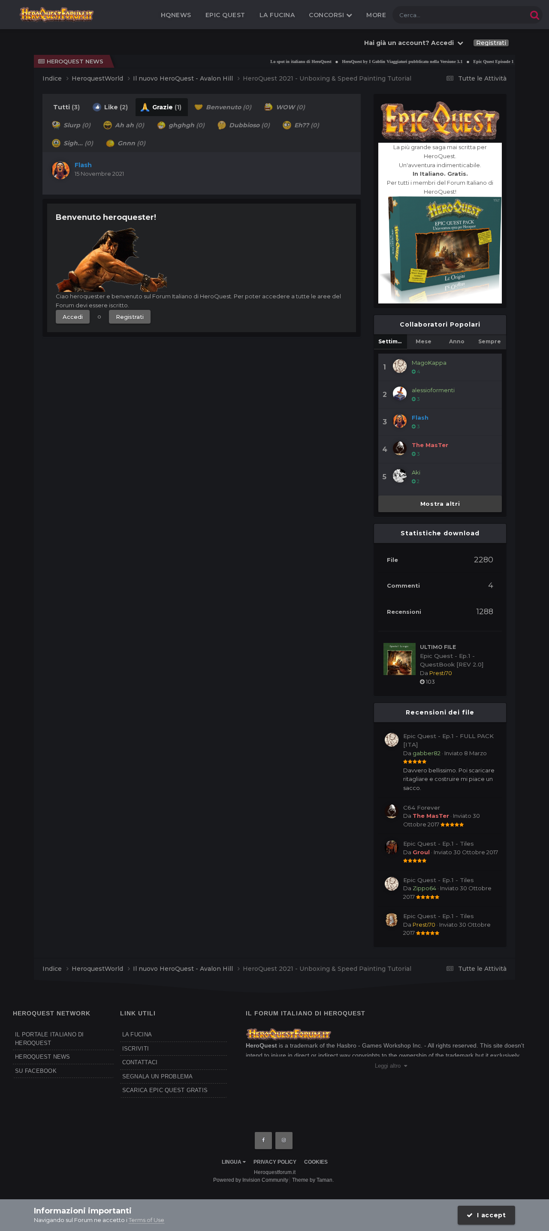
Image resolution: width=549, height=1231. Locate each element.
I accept (489, 1215)
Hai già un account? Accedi (410, 43)
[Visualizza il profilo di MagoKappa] (399, 366)
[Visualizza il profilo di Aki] (399, 475)
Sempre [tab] (489, 341)
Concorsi (327, 15)
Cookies (316, 1162)
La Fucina (277, 15)
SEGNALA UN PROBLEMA (157, 1076)
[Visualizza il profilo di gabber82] (391, 740)
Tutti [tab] (66, 107)
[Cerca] (535, 15)
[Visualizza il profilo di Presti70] (391, 920)
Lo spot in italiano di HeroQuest (284, 61)
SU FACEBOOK (36, 1071)
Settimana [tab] (392, 341)
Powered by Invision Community (250, 1180)
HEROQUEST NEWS (42, 1057)
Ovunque (503, 15)
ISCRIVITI (135, 1048)
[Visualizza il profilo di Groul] (391, 847)
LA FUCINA (137, 1034)
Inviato (465, 753)
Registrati (491, 42)
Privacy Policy (274, 1162)
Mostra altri (440, 503)
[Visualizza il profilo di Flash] (60, 170)
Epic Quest (225, 15)
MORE (376, 15)
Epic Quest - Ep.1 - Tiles (438, 843)
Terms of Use (146, 1219)
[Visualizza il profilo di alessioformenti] (399, 393)
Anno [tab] (457, 341)
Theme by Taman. (313, 1180)
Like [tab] (115, 107)
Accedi (73, 316)
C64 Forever (421, 807)
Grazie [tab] (166, 107)
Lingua (232, 1162)
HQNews (176, 15)
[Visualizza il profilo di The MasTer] (399, 448)
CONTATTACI (140, 1062)
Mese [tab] (423, 341)
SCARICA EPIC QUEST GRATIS (165, 1090)
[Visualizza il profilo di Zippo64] (391, 884)
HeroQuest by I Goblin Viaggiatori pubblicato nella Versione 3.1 (386, 61)
